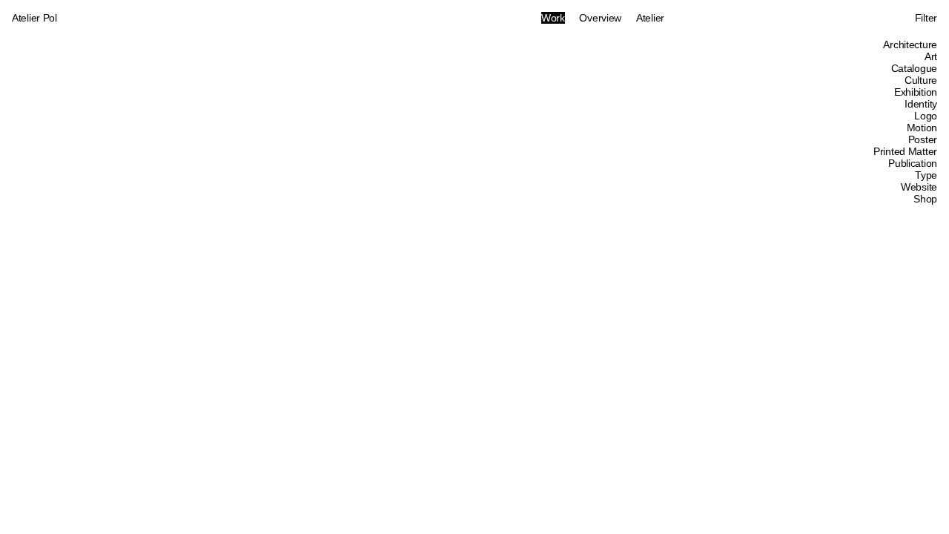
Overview (600, 18)
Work (553, 18)
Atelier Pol (34, 18)
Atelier (650, 18)
